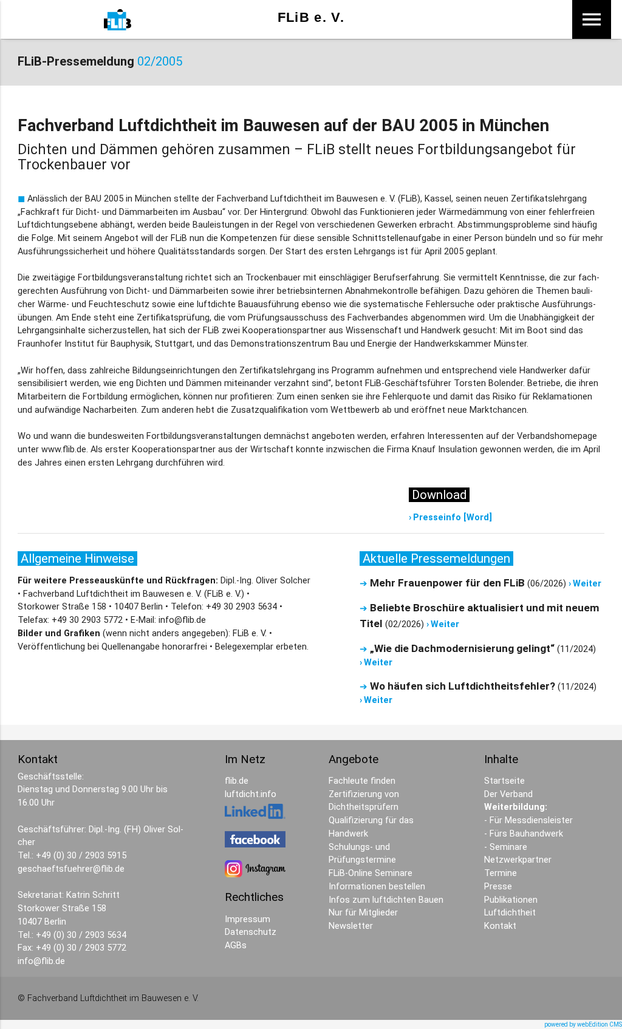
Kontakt (500, 926)
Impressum (247, 919)
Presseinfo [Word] (452, 517)
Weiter (587, 584)
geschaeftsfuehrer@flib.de (71, 869)
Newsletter (351, 926)
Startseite (504, 781)
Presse (498, 886)
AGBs (236, 945)
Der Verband (508, 794)
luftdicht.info (250, 794)
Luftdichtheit (510, 913)
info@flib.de (41, 961)
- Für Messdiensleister (528, 820)
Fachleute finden (362, 781)
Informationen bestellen (377, 886)
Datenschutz (250, 932)
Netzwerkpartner (518, 860)
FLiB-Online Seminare (370, 873)
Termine (500, 873)
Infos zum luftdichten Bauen (386, 900)
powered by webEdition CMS (583, 1024)
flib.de (236, 781)
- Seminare (505, 847)
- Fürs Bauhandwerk (523, 834)
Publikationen (511, 900)
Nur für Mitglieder (363, 913)
